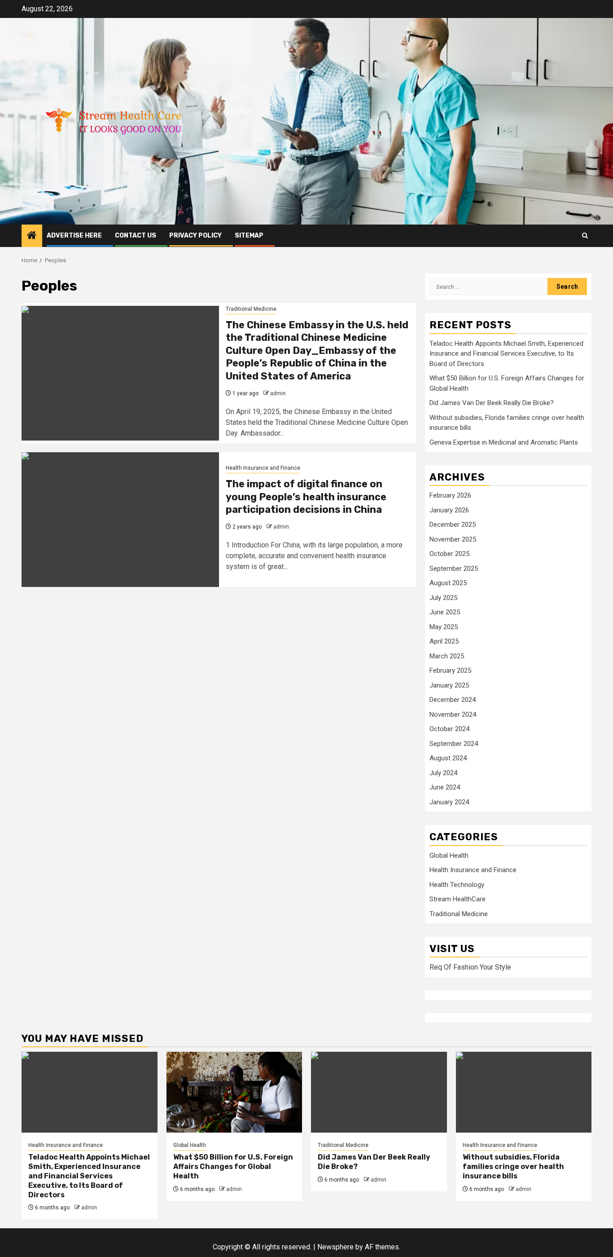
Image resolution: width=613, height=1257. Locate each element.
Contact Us (135, 235)
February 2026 (450, 495)
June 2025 (444, 612)
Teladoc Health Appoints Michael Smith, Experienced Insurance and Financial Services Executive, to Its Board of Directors (506, 354)
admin (278, 393)
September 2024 (453, 744)
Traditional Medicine (251, 309)
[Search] (585, 235)
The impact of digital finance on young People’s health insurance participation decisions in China (306, 497)
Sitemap (249, 235)
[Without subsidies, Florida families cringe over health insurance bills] (524, 1092)
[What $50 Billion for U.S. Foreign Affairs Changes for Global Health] (234, 1092)
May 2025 (443, 627)
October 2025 (449, 554)
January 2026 (449, 510)
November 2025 (452, 539)
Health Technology (456, 885)
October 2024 (449, 729)
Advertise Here (74, 235)
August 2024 (448, 758)
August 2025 (448, 583)
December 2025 (452, 524)
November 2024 (452, 714)
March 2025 (446, 656)
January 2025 (449, 685)
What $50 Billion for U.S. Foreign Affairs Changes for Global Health (233, 1166)
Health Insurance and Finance (263, 468)
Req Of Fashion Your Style (470, 967)
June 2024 (444, 787)
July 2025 (443, 598)
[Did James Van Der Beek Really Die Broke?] (379, 1092)
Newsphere (335, 1247)
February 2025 (450, 670)
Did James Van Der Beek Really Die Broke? (491, 403)
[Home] (32, 236)
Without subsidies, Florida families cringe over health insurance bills (513, 1166)
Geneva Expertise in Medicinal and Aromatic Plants (503, 442)
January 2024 (449, 802)
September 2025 (453, 569)
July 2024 (443, 773)
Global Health (449, 855)
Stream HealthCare (457, 899)
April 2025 (444, 641)
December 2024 (452, 700)
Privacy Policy (195, 235)
